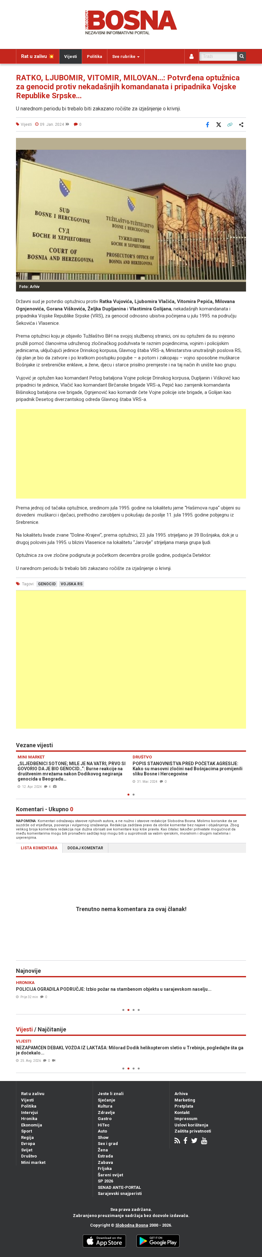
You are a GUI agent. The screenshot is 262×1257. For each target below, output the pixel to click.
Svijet (26, 1150)
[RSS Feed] (177, 1141)
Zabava (105, 1162)
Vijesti (70, 56)
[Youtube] (204, 1141)
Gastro (105, 1118)
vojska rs (71, 584)
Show (103, 1137)
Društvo (29, 1156)
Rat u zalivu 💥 (37, 56)
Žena (103, 1150)
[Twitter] (194, 1141)
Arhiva (181, 1093)
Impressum (185, 1118)
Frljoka (105, 1168)
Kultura (105, 1106)
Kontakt (181, 1112)
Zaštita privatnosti (192, 1131)
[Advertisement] (131, 454)
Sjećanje (106, 1100)
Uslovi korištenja (191, 1125)
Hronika (29, 1118)
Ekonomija (31, 1125)
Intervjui (29, 1112)
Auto (102, 1131)
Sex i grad (108, 1143)
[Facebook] (185, 1141)
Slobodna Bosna (131, 1225)
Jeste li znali (111, 1093)
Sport (26, 1131)
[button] (240, 144)
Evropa (28, 1143)
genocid (47, 584)
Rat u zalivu (32, 1093)
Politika (94, 56)
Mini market (33, 1162)
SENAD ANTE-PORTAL (119, 1187)
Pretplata (183, 1106)
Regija (27, 1137)
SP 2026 (105, 1181)
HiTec (104, 1125)
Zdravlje (106, 1112)
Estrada (105, 1156)
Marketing (184, 1100)
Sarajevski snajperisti (120, 1193)
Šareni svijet (110, 1175)
